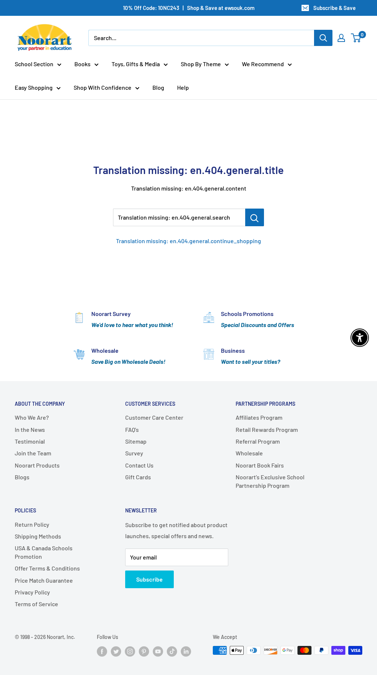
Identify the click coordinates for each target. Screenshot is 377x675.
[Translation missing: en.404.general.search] (254, 217)
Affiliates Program (259, 417)
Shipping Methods (38, 536)
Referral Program (258, 441)
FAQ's (132, 429)
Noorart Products (37, 465)
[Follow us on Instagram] (130, 651)
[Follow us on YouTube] (158, 651)
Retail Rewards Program (267, 429)
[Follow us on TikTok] (172, 651)
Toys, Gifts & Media (136, 63)
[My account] (341, 38)
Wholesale (249, 453)
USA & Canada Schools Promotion (44, 551)
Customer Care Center (154, 417)
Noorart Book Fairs (260, 465)
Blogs (22, 476)
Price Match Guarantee (44, 580)
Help (183, 87)
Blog (158, 87)
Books (82, 63)
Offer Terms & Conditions (47, 568)
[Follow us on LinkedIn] (186, 651)
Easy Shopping (34, 87)
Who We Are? (32, 417)
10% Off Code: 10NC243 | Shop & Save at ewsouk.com (188, 7)
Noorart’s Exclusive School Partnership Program (270, 481)
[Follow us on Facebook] (102, 651)
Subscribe (149, 579)
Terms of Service (36, 603)
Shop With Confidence (102, 87)
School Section (34, 63)
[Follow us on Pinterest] (144, 651)
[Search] (323, 38)
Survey (134, 453)
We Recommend (263, 63)
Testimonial (30, 441)
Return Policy (32, 524)
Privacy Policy (32, 592)
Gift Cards (138, 476)
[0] (356, 37)
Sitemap (136, 441)
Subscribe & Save (334, 7)
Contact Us (139, 465)
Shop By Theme (201, 63)
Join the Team (33, 453)
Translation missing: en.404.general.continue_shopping (188, 240)
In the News (30, 429)
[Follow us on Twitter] (116, 651)
